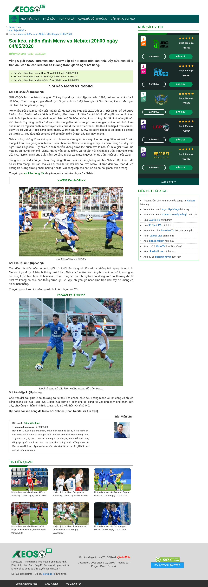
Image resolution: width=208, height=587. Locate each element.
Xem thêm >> (168, 181)
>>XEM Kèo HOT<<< (71, 180)
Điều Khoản (51, 583)
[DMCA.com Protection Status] (167, 559)
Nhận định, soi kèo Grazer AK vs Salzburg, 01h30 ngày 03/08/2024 (28, 494)
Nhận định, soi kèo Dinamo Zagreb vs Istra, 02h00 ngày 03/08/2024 (112, 494)
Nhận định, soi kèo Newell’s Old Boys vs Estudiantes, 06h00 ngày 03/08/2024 (28, 529)
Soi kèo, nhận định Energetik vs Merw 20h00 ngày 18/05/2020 (46, 73)
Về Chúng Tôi (73, 583)
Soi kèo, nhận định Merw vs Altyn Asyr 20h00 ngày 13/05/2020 (46, 76)
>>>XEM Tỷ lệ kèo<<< (71, 294)
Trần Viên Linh (32, 423)
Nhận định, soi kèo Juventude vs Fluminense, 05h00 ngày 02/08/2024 (69, 529)
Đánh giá (154, 56)
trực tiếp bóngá (171, 209)
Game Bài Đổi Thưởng (92, 18)
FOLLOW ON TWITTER (167, 565)
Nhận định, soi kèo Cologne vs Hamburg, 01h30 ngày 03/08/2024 (70, 494)
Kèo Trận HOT (30, 18)
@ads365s (123, 557)
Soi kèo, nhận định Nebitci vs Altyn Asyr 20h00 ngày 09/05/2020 (46, 80)
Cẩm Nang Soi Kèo (123, 18)
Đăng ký (180, 56)
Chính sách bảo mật (26, 583)
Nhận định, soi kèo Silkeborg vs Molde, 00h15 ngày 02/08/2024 (110, 528)
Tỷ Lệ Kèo (49, 18)
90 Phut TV (155, 225)
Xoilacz (191, 200)
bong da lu (49, 573)
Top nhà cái (67, 18)
